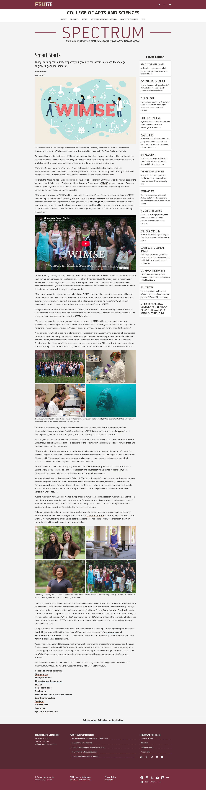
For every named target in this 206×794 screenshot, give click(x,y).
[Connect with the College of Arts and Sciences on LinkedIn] (157, 757)
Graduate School (126, 439)
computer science (95, 515)
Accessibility (145, 752)
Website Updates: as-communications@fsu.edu (90, 738)
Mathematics (41, 674)
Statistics (39, 701)
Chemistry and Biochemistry (48, 681)
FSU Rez (105, 454)
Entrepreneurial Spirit (153, 81)
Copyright (109, 780)
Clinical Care (147, 98)
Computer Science (43, 687)
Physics (38, 684)
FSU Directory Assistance (80, 777)
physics (119, 431)
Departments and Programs (104, 19)
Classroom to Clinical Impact (152, 249)
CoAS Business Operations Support (85, 756)
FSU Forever (147, 287)
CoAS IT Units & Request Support (84, 752)
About (63, 19)
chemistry (117, 469)
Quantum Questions (151, 211)
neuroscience (94, 466)
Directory (144, 743)
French (102, 198)
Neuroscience (41, 704)
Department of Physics (114, 610)
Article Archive (116, 720)
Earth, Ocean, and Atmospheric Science (53, 694)
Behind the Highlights (152, 64)
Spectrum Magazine (129, 19)
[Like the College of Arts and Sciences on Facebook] (141, 757)
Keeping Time (147, 191)
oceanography (111, 632)
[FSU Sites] (170, 4)
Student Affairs (147, 738)
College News (89, 720)
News (84, 19)
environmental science (46, 635)
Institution (40, 708)
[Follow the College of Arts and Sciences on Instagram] (152, 757)
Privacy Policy (110, 777)
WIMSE (104, 183)
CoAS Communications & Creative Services (88, 747)
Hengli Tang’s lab (95, 201)
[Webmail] (159, 4)
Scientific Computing (45, 698)
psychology (93, 469)
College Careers (147, 747)
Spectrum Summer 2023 (46, 711)
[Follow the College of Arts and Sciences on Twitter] (147, 757)
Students (74, 19)
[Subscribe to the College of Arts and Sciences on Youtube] (162, 757)
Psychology (40, 691)
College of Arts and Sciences (103, 13)
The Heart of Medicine (152, 171)
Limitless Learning (150, 118)
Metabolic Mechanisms (153, 270)
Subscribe (102, 720)
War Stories (147, 135)
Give (143, 19)
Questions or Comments (80, 780)
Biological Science (43, 677)
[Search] (164, 4)
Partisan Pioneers (150, 231)
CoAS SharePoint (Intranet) (82, 743)
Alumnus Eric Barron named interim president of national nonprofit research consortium (154, 308)
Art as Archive (148, 154)
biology (91, 198)
